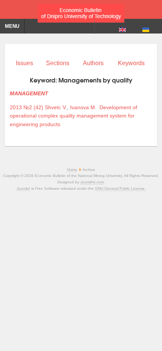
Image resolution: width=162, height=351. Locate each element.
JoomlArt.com (92, 182)
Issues (24, 63)
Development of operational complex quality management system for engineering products (73, 115)
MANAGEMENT (29, 93)
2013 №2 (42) (26, 107)
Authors (93, 63)
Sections (57, 63)
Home (72, 170)
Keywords (131, 63)
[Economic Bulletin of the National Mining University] (81, 11)
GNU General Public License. (120, 188)
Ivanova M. (83, 107)
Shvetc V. (56, 107)
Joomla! (23, 188)
